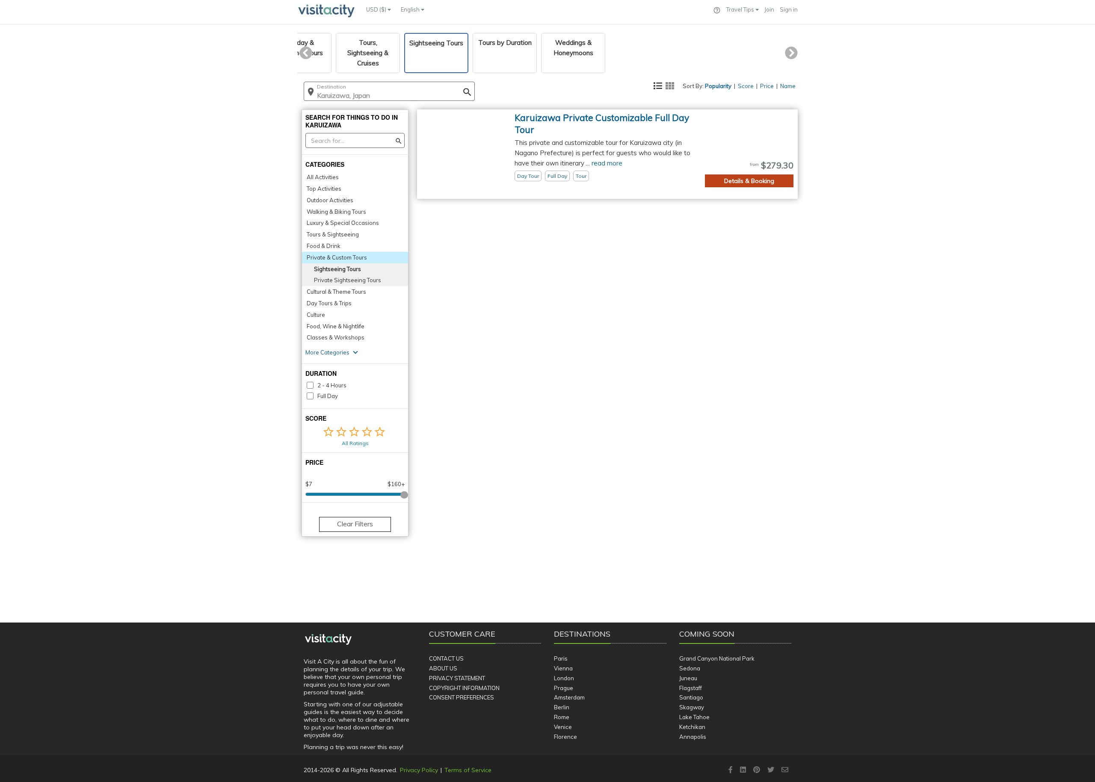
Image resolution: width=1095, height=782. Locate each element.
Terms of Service (467, 770)
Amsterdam (569, 697)
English (411, 9)
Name (788, 86)
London (564, 678)
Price (767, 86)
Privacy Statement (457, 678)
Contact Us (446, 658)
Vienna (563, 668)
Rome (561, 717)
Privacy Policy (419, 770)
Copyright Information (464, 688)
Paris (561, 658)
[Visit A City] (328, 639)
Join (769, 9)
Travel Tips (740, 9)
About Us (443, 668)
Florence (565, 736)
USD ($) (377, 9)
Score (746, 86)
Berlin (561, 707)
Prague (563, 688)
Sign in (789, 9)
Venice (563, 726)
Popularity (718, 86)
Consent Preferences (461, 697)
